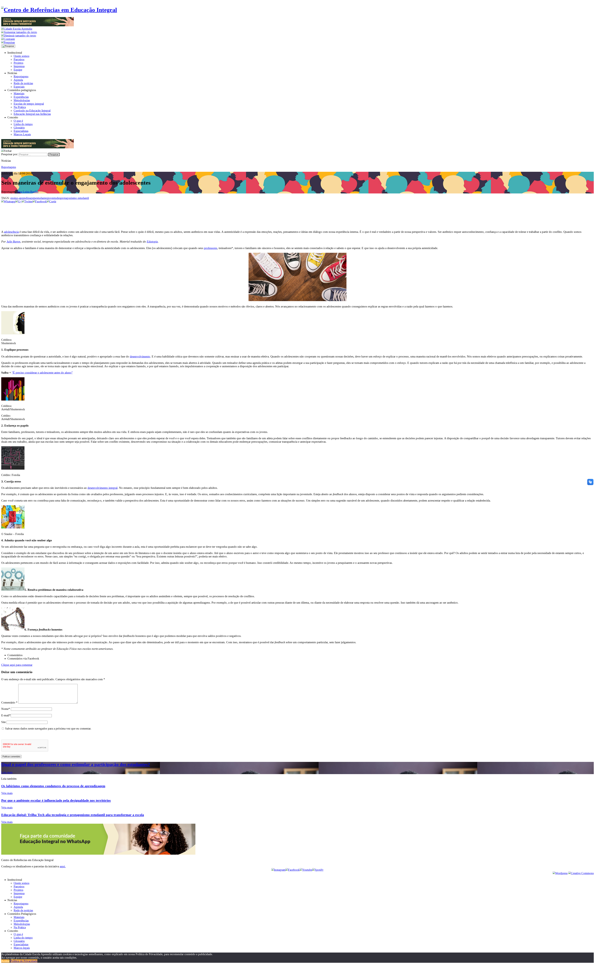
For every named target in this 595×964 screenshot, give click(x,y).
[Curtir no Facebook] (297, 213)
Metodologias (22, 100)
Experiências (21, 97)
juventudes (54, 198)
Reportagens (21, 76)
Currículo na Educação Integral (32, 110)
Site (3, 722)
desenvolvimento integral (102, 487)
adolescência (11, 231)
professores (210, 248)
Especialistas (21, 131)
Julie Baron (13, 241)
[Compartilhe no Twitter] (27, 201)
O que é (18, 120)
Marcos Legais (22, 134)
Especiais (19, 86)
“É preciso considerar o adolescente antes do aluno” (42, 372)
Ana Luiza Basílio (27, 191)
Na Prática (20, 107)
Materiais (19, 93)
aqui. (63, 866)
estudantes (41, 198)
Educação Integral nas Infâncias (32, 114)
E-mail (6, 715)
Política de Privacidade (23, 961)
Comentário (9, 702)
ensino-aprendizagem (22, 198)
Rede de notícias (23, 83)
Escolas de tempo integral (29, 103)
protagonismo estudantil (74, 198)
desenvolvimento (140, 356)
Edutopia (152, 241)
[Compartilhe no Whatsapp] (8, 201)
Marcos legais (22, 947)
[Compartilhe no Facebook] (40, 201)
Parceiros (19, 59)
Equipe (18, 69)
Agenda (18, 79)
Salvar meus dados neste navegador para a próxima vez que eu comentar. (48, 728)
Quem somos (21, 56)
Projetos (18, 62)
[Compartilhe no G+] (18, 201)
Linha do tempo (23, 124)
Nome (5, 708)
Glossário (19, 127)
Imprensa (19, 66)
